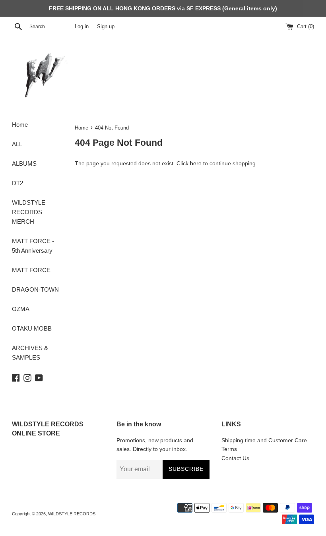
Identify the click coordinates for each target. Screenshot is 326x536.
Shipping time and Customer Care (264, 440)
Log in (82, 26)
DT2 (17, 183)
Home (20, 124)
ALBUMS (24, 163)
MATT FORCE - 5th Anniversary (33, 246)
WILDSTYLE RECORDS (71, 513)
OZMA (20, 309)
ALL (17, 144)
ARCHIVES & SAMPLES (30, 352)
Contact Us (235, 458)
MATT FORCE (31, 270)
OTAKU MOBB (32, 328)
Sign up (105, 26)
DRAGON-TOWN (35, 289)
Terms (229, 449)
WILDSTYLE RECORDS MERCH (28, 212)
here (196, 163)
